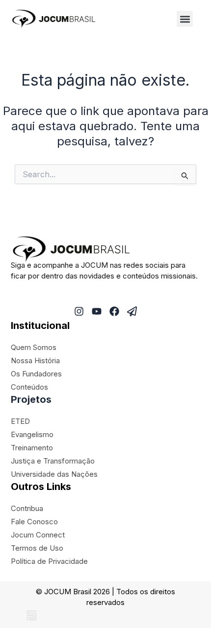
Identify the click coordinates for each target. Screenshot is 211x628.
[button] (185, 19)
